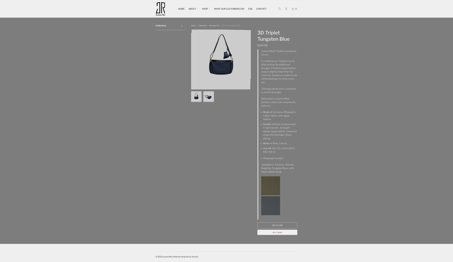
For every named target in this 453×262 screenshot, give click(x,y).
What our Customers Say (229, 9)
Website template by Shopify (185, 257)
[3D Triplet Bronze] (270, 194)
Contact (261, 9)
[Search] (279, 9)
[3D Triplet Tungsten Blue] (221, 59)
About (192, 9)
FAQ (250, 9)
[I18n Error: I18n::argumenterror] (196, 96)
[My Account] (286, 9)
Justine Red (167, 257)
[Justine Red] (160, 9)
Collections (202, 25)
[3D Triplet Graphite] (270, 214)
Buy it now (277, 232)
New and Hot (214, 25)
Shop (205, 9)
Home (181, 9)
